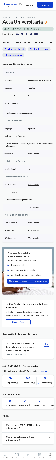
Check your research (28, 281)
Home (5, 17)
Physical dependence (39, 49)
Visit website (33, 154)
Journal (14, 17)
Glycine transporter (13, 55)
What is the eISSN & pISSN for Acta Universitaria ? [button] (23, 426)
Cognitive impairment (14, 49)
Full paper (47, 345)
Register (45, 5)
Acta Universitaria (28, 17)
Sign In (30, 4)
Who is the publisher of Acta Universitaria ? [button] (20, 438)
